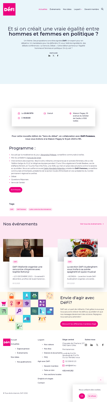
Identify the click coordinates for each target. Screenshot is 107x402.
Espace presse (23, 349)
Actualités (43, 9)
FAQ (46, 357)
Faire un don (49, 370)
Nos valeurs (49, 345)
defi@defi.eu (70, 366)
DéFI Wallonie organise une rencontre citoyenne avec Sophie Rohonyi (27, 269)
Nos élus (47, 349)
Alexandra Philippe (48, 155)
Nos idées (67, 9)
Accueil (14, 340)
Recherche (102, 9)
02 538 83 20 (70, 361)
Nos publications (24, 362)
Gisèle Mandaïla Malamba (54, 168)
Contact (41, 383)
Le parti (77, 9)
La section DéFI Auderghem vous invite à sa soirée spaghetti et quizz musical (82, 269)
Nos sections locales (52, 374)
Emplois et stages (45, 379)
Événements (55, 9)
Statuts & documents (53, 353)
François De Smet (34, 158)
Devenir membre (91, 9)
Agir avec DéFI (44, 361)
